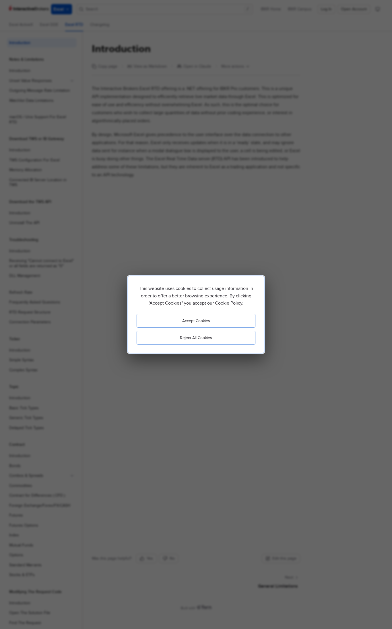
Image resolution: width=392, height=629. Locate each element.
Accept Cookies (196, 320)
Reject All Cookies (196, 337)
